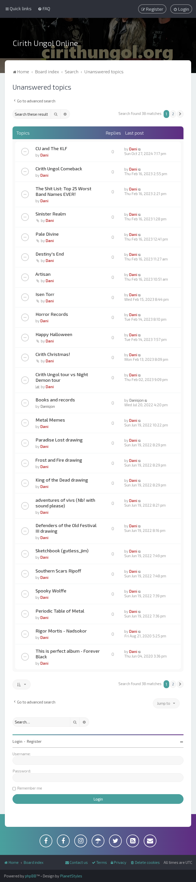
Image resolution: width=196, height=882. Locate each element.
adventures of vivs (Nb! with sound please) (65, 502)
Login (17, 741)
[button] (180, 114)
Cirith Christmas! (52, 354)
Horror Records (51, 314)
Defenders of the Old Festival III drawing (65, 528)
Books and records (55, 399)
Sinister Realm (50, 214)
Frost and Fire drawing (58, 460)
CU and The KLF (51, 148)
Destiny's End (49, 254)
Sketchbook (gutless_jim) (62, 550)
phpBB (30, 876)
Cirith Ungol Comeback (58, 168)
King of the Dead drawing (61, 480)
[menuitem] (44, 8)
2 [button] (173, 114)
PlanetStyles (71, 876)
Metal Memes (50, 420)
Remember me (29, 788)
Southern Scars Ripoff (58, 571)
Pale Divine (47, 234)
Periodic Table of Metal (59, 611)
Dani (44, 155)
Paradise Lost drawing (59, 440)
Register (34, 741)
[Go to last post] (139, 149)
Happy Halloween (53, 334)
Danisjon (47, 406)
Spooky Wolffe (50, 590)
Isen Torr (44, 294)
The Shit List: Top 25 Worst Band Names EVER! (63, 191)
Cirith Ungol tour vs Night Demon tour (61, 377)
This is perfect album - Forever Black (67, 653)
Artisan (43, 274)
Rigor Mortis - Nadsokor (61, 631)
